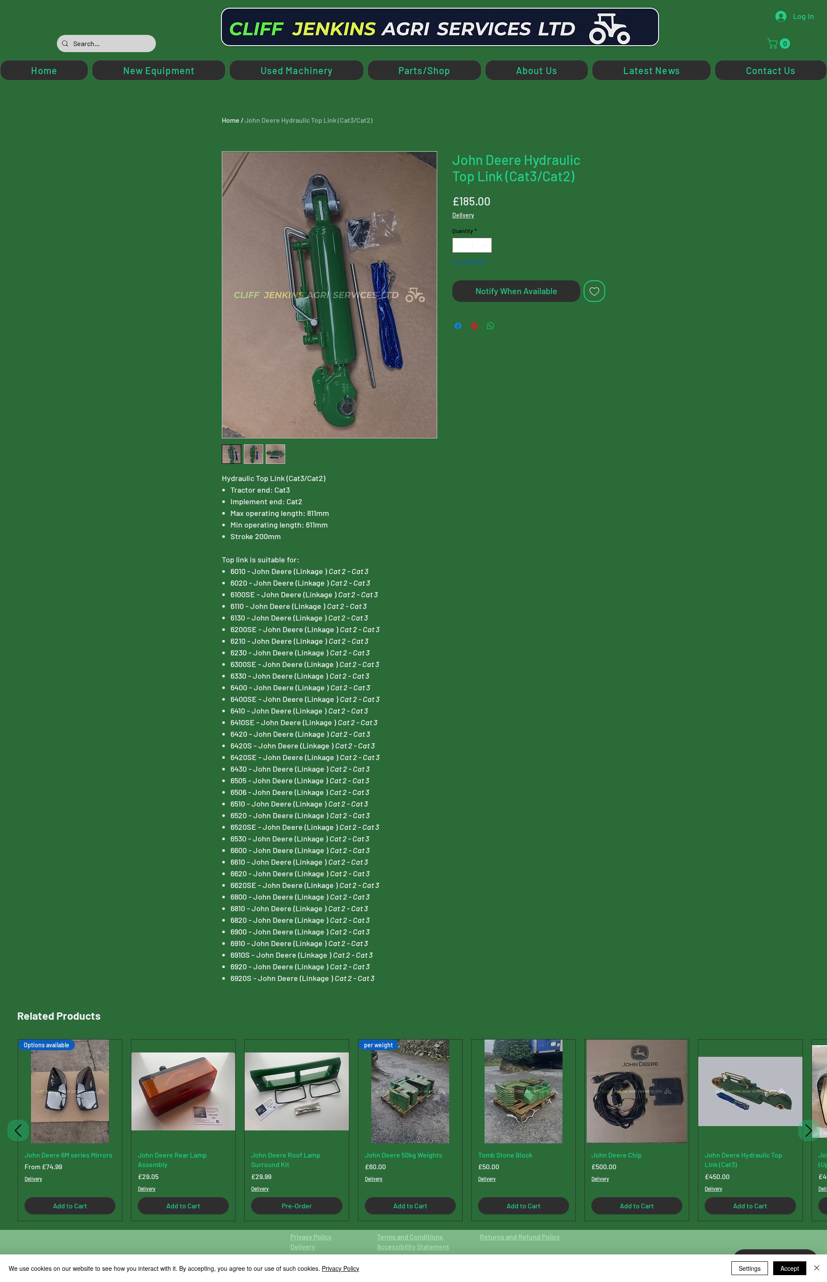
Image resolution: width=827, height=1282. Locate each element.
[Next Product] (809, 1130)
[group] (413, 1130)
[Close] (816, 1268)
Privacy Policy (311, 1236)
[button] (780, 43)
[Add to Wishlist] (594, 291)
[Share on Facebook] (458, 326)
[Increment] (486, 245)
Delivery (463, 215)
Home (230, 120)
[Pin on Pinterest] (474, 326)
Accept (789, 1268)
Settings (750, 1268)
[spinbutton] (472, 245)
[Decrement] (459, 245)
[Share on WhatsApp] (490, 326)
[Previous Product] (18, 1130)
